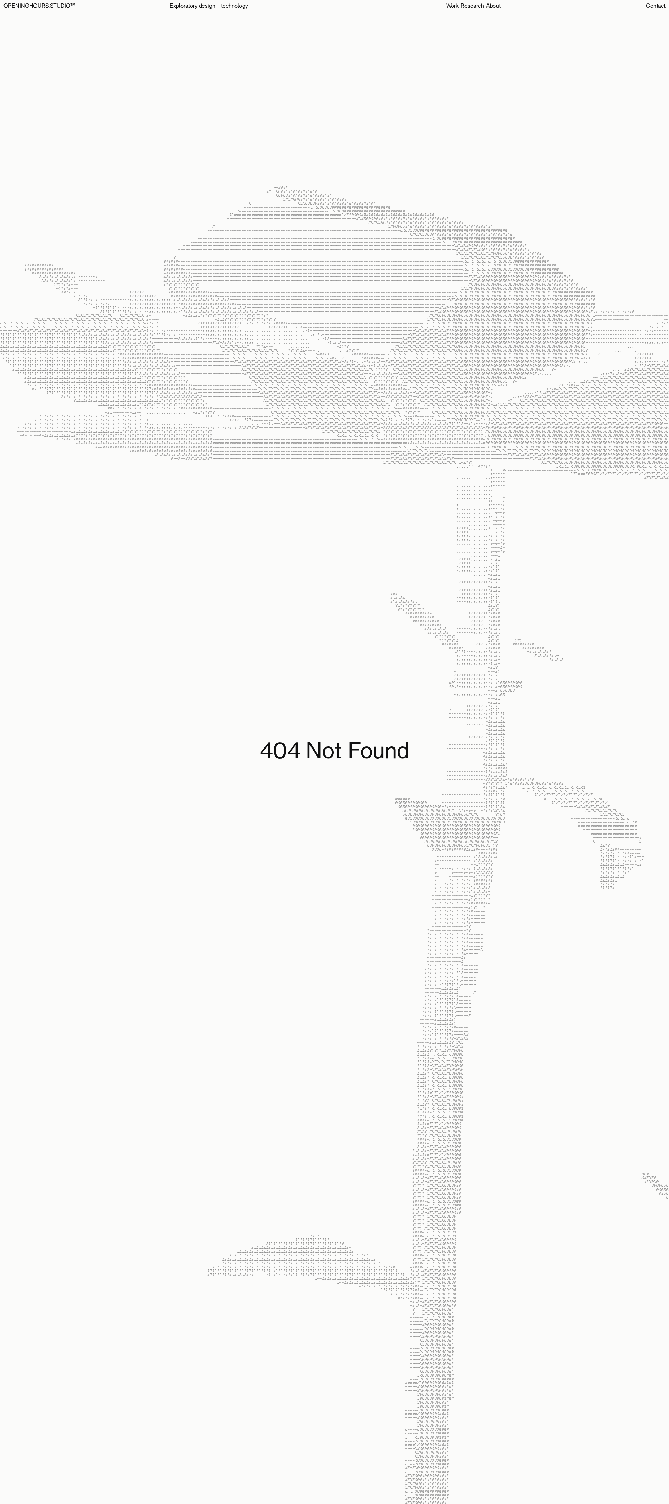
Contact (656, 6)
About (493, 6)
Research (472, 6)
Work (452, 6)
